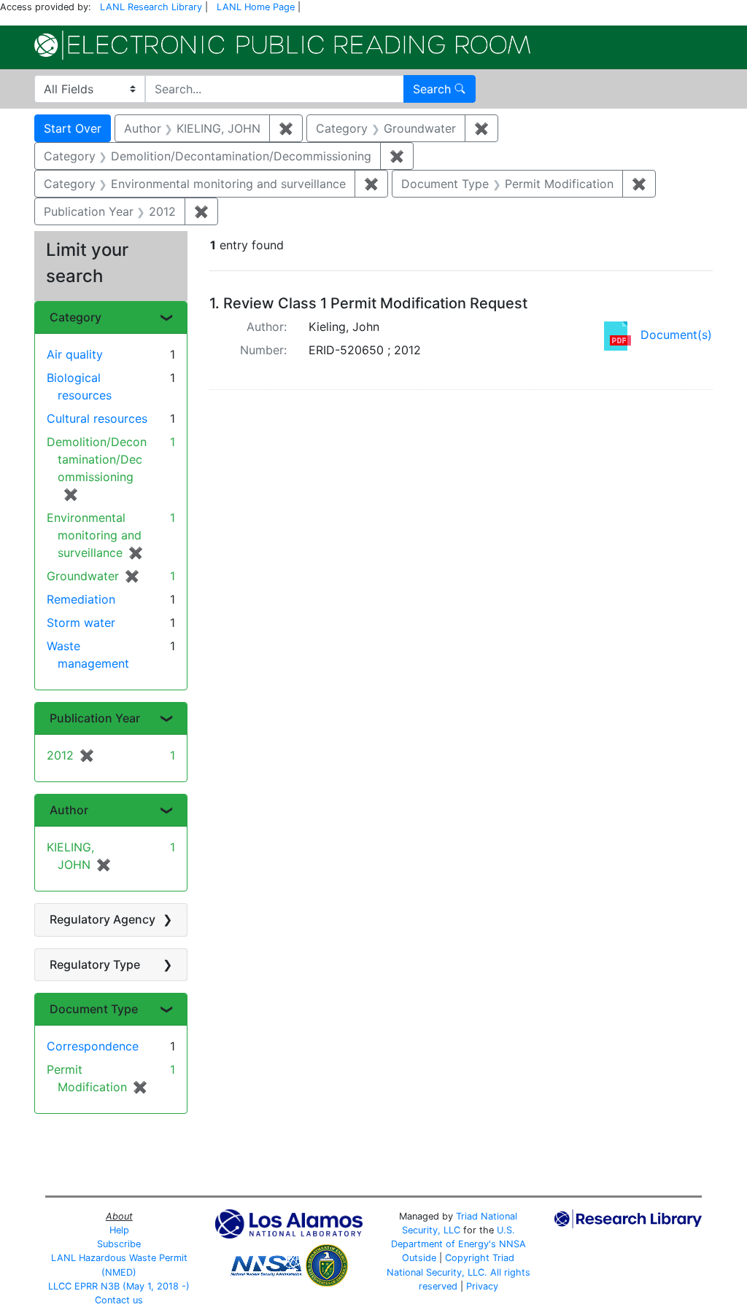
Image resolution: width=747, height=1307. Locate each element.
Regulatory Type (95, 964)
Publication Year (95, 718)
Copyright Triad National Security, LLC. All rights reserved (458, 1271)
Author (69, 810)
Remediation (81, 599)
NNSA (512, 1243)
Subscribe (119, 1243)
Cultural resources (97, 418)
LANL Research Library (151, 6)
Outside (419, 1257)
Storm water (81, 622)
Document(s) (676, 334)
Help (119, 1230)
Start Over (72, 128)
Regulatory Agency (102, 919)
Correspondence (93, 1046)
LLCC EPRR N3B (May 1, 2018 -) (119, 1286)
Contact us (119, 1300)
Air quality (75, 354)
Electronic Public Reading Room (282, 45)
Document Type (94, 1009)
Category (75, 317)
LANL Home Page (256, 6)
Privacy (482, 1286)
